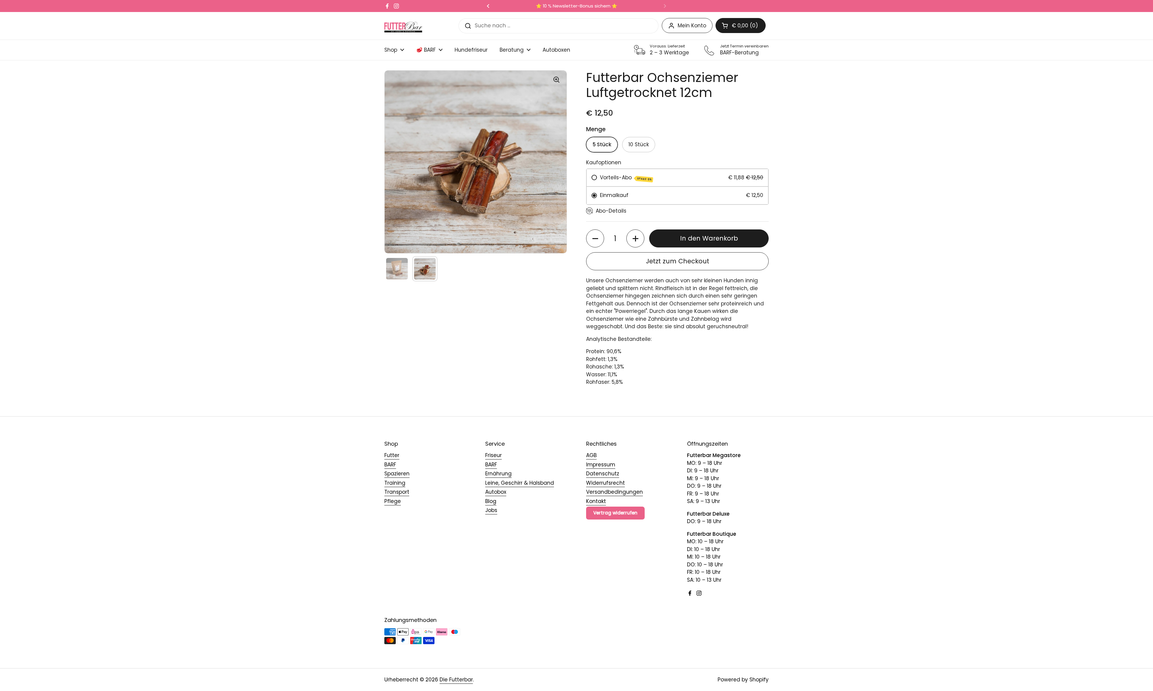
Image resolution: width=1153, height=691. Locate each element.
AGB (591, 455)
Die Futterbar (456, 679)
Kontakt (596, 501)
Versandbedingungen (614, 492)
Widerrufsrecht (605, 482)
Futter (391, 455)
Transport (396, 492)
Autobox (495, 492)
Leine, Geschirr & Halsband (519, 482)
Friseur (493, 455)
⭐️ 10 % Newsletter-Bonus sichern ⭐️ (576, 6)
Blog (490, 501)
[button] (741, 25)
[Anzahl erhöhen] (635, 238)
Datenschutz (602, 473)
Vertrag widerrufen (615, 513)
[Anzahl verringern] (595, 238)
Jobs (491, 510)
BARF (390, 464)
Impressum (600, 464)
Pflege (392, 501)
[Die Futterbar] (403, 25)
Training (394, 482)
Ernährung (498, 473)
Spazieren (397, 473)
